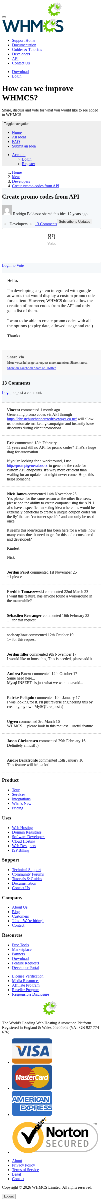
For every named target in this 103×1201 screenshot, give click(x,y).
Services (18, 794)
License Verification (28, 976)
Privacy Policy (23, 1165)
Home (17, 132)
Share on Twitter (45, 368)
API (15, 58)
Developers (21, 54)
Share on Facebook (20, 368)
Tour (16, 790)
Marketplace (22, 949)
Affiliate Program (26, 985)
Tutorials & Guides (27, 879)
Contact (18, 925)
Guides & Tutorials (27, 49)
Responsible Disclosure (30, 994)
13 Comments (46, 224)
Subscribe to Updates (74, 221)
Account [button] (19, 155)
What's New (22, 803)
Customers (20, 916)
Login (17, 76)
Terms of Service (25, 1170)
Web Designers (24, 846)
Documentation (24, 45)
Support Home (23, 40)
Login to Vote (13, 265)
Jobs (28, 921)
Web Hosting (22, 827)
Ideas (16, 177)
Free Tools (20, 945)
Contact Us (21, 63)
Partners (18, 954)
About (17, 1160)
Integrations (21, 799)
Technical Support (26, 870)
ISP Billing (20, 850)
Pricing (17, 808)
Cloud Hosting (23, 841)
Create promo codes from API (35, 186)
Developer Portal (25, 967)
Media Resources (25, 981)
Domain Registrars (27, 832)
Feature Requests (25, 963)
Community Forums (28, 874)
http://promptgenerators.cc (27, 465)
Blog (16, 912)
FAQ (16, 141)
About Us (20, 907)
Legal (16, 1174)
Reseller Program (25, 990)
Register (28, 164)
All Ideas (19, 137)
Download (20, 71)
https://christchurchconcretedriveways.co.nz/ (42, 419)
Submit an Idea (24, 146)
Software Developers (28, 837)
